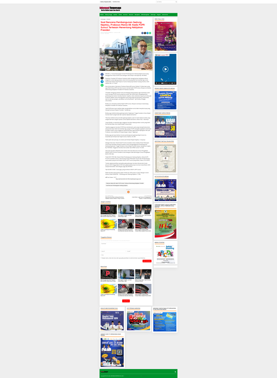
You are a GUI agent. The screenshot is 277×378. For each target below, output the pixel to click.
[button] (176, 2)
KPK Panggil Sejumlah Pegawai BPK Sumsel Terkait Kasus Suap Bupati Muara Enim (108, 216)
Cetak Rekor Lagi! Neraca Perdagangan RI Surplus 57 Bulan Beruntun (141, 197)
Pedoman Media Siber (135, 375)
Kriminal (102, 33)
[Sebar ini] (142, 33)
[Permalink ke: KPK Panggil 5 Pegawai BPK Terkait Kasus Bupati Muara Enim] (143, 223)
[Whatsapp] (150, 33)
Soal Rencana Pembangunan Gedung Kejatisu (116, 185)
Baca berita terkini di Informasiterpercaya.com (128, 179)
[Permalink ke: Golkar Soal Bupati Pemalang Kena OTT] (109, 223)
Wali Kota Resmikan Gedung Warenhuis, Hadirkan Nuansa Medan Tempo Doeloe (114, 197)
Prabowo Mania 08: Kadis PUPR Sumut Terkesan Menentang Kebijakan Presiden (125, 183)
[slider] (164, 83)
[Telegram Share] (147, 33)
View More (126, 301)
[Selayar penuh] (174, 83)
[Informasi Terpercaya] (110, 8)
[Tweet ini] (145, 33)
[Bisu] (172, 83)
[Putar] (156, 83)
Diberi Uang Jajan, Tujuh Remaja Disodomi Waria (143, 216)
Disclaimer (144, 375)
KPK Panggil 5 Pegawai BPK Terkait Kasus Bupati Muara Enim (143, 230)
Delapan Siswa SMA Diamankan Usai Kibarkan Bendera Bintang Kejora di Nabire (125, 230)
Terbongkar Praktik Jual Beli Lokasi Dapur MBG (125, 216)
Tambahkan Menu (116, 1)
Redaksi (127, 375)
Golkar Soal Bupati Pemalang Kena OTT (108, 230)
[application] (165, 69)
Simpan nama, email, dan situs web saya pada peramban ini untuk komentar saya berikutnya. (123, 258)
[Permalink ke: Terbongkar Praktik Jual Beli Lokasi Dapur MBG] (126, 209)
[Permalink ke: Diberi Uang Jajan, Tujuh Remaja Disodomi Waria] (143, 209)
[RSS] (128, 192)
